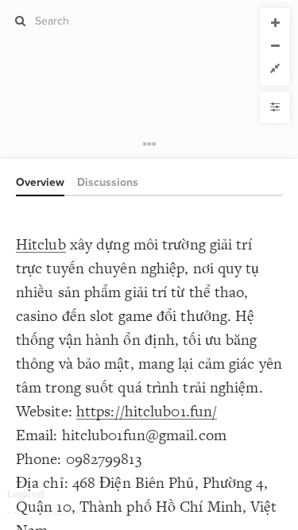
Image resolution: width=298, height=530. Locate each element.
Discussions (107, 182)
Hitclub (41, 244)
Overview (40, 182)
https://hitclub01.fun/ (146, 411)
